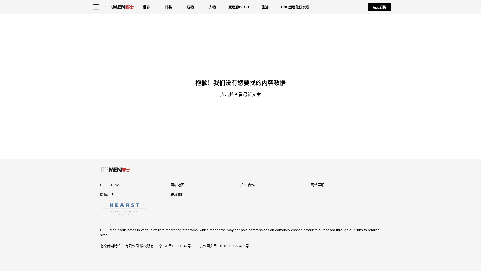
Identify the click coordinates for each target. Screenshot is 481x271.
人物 (212, 7)
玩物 (190, 7)
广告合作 (248, 185)
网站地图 (177, 185)
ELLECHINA (109, 185)
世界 (146, 7)
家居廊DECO (238, 7)
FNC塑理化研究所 (295, 7)
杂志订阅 (380, 7)
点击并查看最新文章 (240, 94)
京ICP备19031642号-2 (176, 246)
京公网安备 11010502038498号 (224, 246)
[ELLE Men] (119, 7)
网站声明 (318, 185)
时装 (168, 7)
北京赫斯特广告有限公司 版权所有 (127, 246)
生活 (265, 7)
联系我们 (177, 194)
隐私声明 (107, 194)
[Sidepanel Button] (96, 7)
